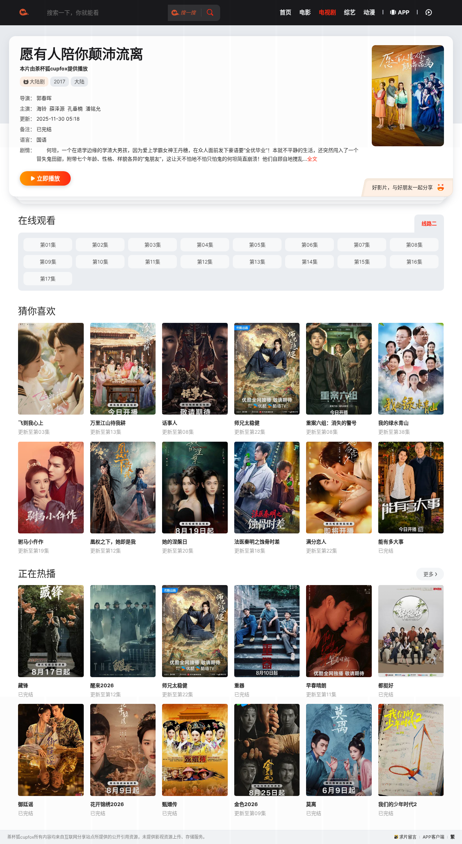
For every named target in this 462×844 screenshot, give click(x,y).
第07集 (362, 245)
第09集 (48, 262)
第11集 (152, 262)
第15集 (362, 262)
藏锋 (23, 685)
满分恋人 (316, 541)
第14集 (310, 262)
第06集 (309, 245)
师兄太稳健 (247, 423)
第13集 (257, 262)
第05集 (257, 245)
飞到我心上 (30, 423)
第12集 (205, 262)
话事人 (169, 423)
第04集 (205, 245)
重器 (239, 685)
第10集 (100, 262)
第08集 (414, 245)
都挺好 (385, 685)
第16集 (414, 262)
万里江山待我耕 (108, 423)
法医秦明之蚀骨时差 (257, 541)
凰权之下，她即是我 (113, 541)
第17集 (48, 279)
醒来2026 (102, 685)
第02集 (100, 245)
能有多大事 (391, 541)
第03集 (152, 245)
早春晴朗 (316, 685)
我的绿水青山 (393, 423)
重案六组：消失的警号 (331, 423)
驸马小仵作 (30, 541)
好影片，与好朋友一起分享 (402, 187)
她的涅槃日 (174, 541)
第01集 (48, 245)
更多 (428, 574)
